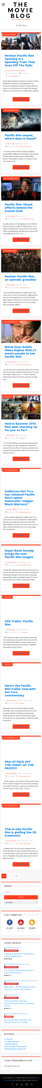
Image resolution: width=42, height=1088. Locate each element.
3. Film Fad (8, 1039)
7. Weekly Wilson (11, 1044)
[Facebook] (11, 1084)
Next (16, 876)
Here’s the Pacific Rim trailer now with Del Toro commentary (20, 690)
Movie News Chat (11, 110)
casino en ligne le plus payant (15, 1046)
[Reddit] (25, 1084)
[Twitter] (15, 1084)
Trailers (7, 597)
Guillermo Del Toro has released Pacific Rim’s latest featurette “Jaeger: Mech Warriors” (20, 498)
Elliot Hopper (11, 144)
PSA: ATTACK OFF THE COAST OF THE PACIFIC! (19, 765)
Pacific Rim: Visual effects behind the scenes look (19, 208)
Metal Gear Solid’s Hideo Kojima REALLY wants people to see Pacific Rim (20, 351)
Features (7, 397)
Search (21, 897)
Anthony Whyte (12, 362)
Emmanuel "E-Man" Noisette (16, 70)
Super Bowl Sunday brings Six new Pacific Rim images (19, 554)
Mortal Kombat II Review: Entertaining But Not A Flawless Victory (19, 1003)
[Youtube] (20, 1084)
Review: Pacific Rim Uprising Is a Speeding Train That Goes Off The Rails (20, 60)
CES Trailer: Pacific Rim (19, 622)
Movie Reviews (10, 34)
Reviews (8, 1017)
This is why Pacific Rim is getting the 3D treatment (20, 832)
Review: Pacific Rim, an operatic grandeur (21, 278)
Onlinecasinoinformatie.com (15, 1049)
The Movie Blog (21, 10)
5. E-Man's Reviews (11, 1042)
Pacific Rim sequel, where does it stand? (21, 137)
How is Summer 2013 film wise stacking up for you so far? (21, 427)
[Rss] (30, 1084)
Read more (21, 99)
